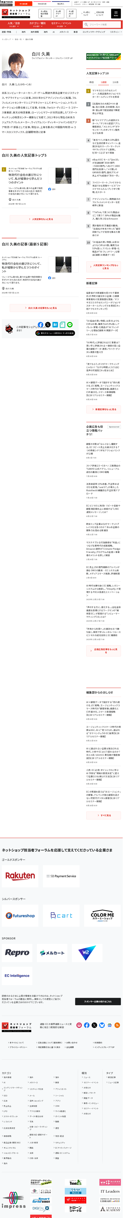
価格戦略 (7, 1136)
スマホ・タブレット (11, 1116)
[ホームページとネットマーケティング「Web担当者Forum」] (110, 1183)
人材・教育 (34, 1142)
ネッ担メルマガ (71, 13)
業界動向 (7, 1158)
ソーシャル (59, 1095)
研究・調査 (105, 2)
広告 (5, 1100)
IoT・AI (90, 2)
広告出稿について (100, 13)
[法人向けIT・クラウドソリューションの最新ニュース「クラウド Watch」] (75, 1192)
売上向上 (7, 1106)
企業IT (76, 2)
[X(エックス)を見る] (94, 1025)
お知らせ (87, 1087)
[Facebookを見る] (86, 1025)
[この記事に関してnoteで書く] (62, 325)
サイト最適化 (60, 1111)
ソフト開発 (83, 2)
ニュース (87, 1077)
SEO (5, 1095)
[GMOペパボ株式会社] (102, 916)
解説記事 (112, 1077)
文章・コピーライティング (39, 1128)
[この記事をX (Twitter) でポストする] (48, 324)
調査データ (88, 1098)
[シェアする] (40, 324)
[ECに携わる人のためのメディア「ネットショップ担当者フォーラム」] (75, 1201)
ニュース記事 (113, 1082)
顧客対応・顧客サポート (39, 1136)
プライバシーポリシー (18, 1047)
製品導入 (60, 4)
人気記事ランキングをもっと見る (105, 267)
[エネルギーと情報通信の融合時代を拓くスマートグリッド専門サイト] (41, 1201)
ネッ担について (86, 13)
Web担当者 (42, 4)
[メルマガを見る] (79, 1025)
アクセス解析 (35, 1111)
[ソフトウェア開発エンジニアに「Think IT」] (75, 1183)
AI (54, 31)
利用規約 (98, 1042)
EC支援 (97, 4)
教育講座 (91, 4)
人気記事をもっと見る (42, 219)
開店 (31, 1147)
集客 (76, 31)
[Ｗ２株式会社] (87, 953)
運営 (57, 1128)
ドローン (85, 4)
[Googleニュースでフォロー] (109, 1025)
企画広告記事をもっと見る (105, 651)
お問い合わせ (72, 1042)
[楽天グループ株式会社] (20, 876)
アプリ (57, 1100)
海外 (24, 31)
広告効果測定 (9, 1128)
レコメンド (8, 1121)
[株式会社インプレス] (14, 1200)
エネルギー (77, 4)
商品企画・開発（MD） (12, 1142)
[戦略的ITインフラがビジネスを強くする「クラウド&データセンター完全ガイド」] (41, 1183)
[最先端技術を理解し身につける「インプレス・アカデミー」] (110, 1210)
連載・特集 (6, 31)
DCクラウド (97, 2)
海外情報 (35, 31)
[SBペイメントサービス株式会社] (61, 876)
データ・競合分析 (36, 1116)
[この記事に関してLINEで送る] (70, 324)
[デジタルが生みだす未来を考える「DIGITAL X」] (41, 1210)
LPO (5, 1111)
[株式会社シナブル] (17, 976)
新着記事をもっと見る (105, 409)
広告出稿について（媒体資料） (50, 1042)
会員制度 (33, 1106)
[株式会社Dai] (61, 916)
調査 (57, 1158)
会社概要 (70, 1047)
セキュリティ (60, 1142)
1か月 (115, 82)
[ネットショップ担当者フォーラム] (16, 1029)
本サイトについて (17, 1042)
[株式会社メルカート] (52, 953)
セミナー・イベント (91, 1082)
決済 (31, 1153)
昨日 (91, 82)
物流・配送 (59, 1136)
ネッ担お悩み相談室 (44, 13)
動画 (57, 1121)
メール (32, 1095)
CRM (57, 1106)
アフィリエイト (61, 1089)
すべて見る (106, 815)
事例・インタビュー (91, 1103)
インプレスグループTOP (104, 1047)
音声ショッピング (36, 1100)
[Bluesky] (102, 1025)
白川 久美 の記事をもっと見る (42, 307)
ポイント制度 (60, 1116)
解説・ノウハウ (89, 1092)
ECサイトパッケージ (63, 1147)
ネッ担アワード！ (58, 13)
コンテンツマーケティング (94, 31)
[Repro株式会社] (17, 953)
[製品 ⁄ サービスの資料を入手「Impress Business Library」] (110, 1201)
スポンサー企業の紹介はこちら (98, 1001)
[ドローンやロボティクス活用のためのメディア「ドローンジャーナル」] (75, 1210)
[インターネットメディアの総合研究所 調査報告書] (41, 1192)
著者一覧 (18, 39)
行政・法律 (34, 1158)
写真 (31, 1121)
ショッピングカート (11, 1153)
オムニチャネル (10, 1147)
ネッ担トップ (6, 39)
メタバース (64, 31)
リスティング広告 (36, 1089)
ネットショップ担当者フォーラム (16, 13)
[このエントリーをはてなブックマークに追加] (55, 324)
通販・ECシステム (62, 1153)
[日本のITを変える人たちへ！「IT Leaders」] (110, 1192)
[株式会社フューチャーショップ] (20, 916)
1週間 (104, 82)
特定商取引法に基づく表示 (49, 1047)
